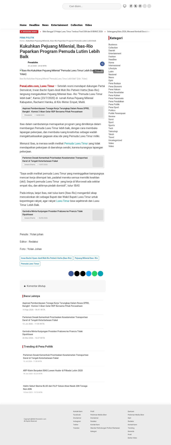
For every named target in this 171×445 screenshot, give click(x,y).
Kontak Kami (77, 411)
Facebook (77, 415)
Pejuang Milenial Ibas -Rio (86, 258)
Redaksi (93, 421)
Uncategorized (115, 140)
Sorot (111, 119)
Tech (110, 128)
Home (23, 25)
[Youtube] (145, 6)
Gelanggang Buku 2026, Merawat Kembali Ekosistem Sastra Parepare (132, 31)
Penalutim (33, 62)
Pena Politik (114, 104)
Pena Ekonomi (115, 86)
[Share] (102, 64)
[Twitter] (136, 6)
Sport (111, 122)
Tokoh (111, 134)
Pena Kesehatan (116, 92)
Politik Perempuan (116, 113)
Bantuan (131, 411)
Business (112, 44)
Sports (111, 125)
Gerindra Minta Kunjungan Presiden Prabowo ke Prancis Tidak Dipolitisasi (52, 213)
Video (88, 25)
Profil (92, 411)
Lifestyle (112, 68)
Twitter (75, 424)
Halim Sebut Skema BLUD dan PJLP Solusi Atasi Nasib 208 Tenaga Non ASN (55, 387)
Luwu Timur (63, 201)
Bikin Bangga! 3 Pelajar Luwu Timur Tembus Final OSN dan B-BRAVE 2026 (70, 31)
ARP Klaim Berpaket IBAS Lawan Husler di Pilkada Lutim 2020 (53, 370)
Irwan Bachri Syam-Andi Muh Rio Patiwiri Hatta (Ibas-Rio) (46, 258)
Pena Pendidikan (116, 101)
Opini (110, 80)
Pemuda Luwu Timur (76, 143)
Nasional (112, 74)
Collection (77, 25)
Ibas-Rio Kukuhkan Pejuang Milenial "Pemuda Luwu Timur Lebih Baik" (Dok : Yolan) (53, 78)
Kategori (93, 431)
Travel (111, 137)
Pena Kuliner (114, 95)
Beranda (131, 431)
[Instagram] (140, 6)
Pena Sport (113, 107)
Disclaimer (77, 418)
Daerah (111, 50)
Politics (111, 110)
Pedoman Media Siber (98, 415)
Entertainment (59, 25)
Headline (34, 25)
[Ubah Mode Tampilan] (125, 6)
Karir (129, 418)
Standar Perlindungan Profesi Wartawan (105, 428)
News (45, 25)
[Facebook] (131, 6)
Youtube (76, 428)
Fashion (112, 56)
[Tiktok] (149, 6)
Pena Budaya (114, 83)
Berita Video (132, 438)
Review (111, 116)
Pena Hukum (114, 89)
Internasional (114, 65)
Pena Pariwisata (115, 98)
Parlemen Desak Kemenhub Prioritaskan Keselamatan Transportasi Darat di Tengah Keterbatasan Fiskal (55, 159)
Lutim (111, 71)
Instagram (77, 421)
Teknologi (113, 131)
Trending (131, 428)
